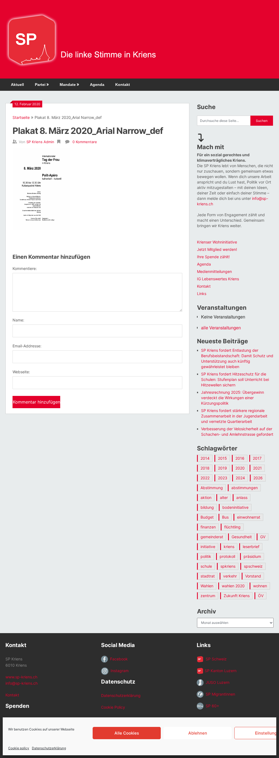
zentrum (208, 595)
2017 (257, 458)
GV (262, 536)
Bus (225, 517)
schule (206, 566)
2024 (240, 478)
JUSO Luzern (216, 682)
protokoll (227, 556)
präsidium (252, 556)
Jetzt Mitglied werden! (217, 249)
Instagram (118, 670)
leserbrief (251, 546)
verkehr (230, 576)
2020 (240, 468)
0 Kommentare (84, 142)
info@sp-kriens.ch (21, 683)
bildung (207, 507)
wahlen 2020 (233, 585)
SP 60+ (211, 705)
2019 (222, 468)
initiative (208, 546)
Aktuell (17, 84)
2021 (257, 468)
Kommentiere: (25, 268)
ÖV (260, 595)
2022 (205, 478)
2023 (222, 478)
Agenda (97, 84)
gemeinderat (212, 536)
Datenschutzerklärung (49, 748)
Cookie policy (18, 748)
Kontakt (122, 84)
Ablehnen (197, 733)
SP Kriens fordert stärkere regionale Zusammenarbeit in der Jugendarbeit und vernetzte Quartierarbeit (234, 416)
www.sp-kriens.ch (21, 677)
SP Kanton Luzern (220, 670)
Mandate (68, 84)
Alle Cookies (126, 733)
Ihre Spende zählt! (213, 256)
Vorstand (253, 576)
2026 (258, 478)
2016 (239, 458)
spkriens (227, 566)
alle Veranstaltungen (221, 327)
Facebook (118, 659)
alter (224, 497)
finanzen (208, 527)
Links (201, 293)
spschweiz (253, 566)
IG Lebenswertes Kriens (218, 278)
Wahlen (207, 585)
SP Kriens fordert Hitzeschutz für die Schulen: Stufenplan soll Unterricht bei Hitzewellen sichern (235, 379)
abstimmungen (244, 487)
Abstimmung (212, 487)
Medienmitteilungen (214, 271)
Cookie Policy (113, 707)
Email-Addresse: (27, 346)
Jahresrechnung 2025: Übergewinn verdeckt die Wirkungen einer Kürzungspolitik (232, 397)
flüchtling (232, 527)
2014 (205, 458)
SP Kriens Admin (40, 142)
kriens (229, 546)
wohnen (260, 585)
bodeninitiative (235, 507)
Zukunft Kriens (237, 595)
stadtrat (208, 576)
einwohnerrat (248, 517)
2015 (222, 458)
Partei (40, 84)
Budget (207, 517)
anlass (241, 497)
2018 (205, 468)
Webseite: (21, 371)
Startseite (21, 117)
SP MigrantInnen (219, 694)
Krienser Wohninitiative (217, 242)
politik (206, 556)
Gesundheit (242, 536)
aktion (206, 497)
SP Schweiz (215, 659)
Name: (18, 320)
